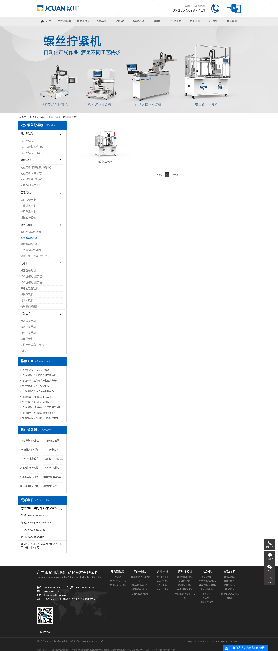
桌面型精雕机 (28, 270)
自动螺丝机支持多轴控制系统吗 (38, 391)
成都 (222, 642)
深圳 (204, 642)
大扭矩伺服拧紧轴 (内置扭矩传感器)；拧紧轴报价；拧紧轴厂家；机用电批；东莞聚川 (30, 467)
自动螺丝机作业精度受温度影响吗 (39, 375)
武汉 (209, 642)
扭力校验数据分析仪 (32, 146)
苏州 (235, 642)
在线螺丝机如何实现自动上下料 (38, 396)
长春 (230, 642)
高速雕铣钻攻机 (29, 288)
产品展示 (41, 117)
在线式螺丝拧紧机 (30, 250)
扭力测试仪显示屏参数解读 (35, 370)
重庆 (213, 642)
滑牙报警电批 (28, 199)
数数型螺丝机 (28, 327)
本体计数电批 (28, 205)
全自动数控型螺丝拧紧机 (53, 476)
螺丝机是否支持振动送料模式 (36, 402)
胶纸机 (24, 350)
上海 (217, 642)
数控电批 (25, 160)
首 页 (32, 117)
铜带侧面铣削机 (29, 306)
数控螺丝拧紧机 (29, 244)
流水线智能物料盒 (30, 440)
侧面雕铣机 (26, 300)
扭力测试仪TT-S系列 (32, 152)
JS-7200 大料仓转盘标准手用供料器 (53, 467)
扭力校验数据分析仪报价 (30, 485)
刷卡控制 (53, 449)
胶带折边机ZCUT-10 (53, 485)
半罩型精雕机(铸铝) (31, 276)
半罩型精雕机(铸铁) (31, 282)
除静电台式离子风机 (32, 344)
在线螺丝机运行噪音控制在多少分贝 (40, 380)
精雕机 (24, 263)
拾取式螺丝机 (28, 321)
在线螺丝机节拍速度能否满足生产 (39, 412)
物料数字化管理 (54, 440)
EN (229, 8)
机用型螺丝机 (28, 332)
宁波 (239, 642)
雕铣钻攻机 (26, 294)
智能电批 (25, 192)
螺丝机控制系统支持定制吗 (35, 386)
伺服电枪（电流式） (32, 173)
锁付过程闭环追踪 (54, 458)
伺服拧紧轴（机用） (32, 179)
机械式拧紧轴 (28, 217)
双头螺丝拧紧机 (70, 117)
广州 (200, 642)
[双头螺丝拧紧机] (105, 143)
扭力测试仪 (26, 133)
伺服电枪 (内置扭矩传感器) (35, 167)
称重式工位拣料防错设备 (30, 476)
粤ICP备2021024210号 (93, 641)
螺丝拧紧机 (54, 117)
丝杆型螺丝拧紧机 (30, 232)
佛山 (226, 642)
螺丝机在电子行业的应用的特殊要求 (40, 418)
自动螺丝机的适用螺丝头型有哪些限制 (41, 407)
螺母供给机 (26, 338)
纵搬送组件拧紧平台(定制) (35, 256)
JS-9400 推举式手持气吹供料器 (30, 458)
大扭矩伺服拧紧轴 (30, 185)
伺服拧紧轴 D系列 (30, 449)
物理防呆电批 (28, 211)
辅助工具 (25, 313)
